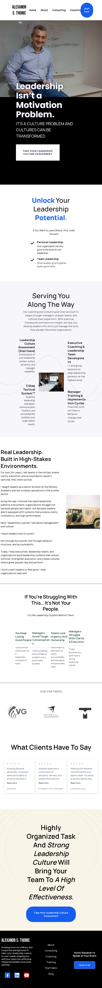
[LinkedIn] (17, 975)
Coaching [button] (75, 10)
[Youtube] (26, 975)
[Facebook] (7, 975)
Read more (12, 783)
